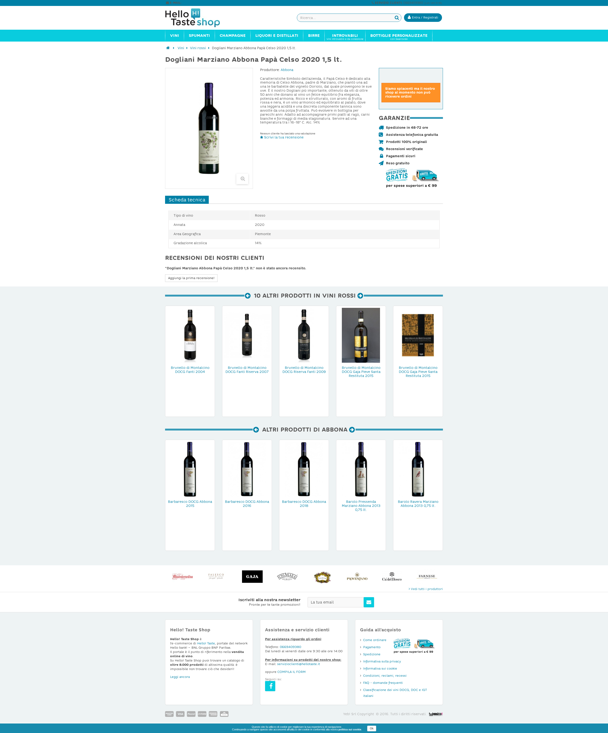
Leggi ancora (180, 677)
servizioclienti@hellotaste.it (202, 3)
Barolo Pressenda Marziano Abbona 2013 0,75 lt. (361, 506)
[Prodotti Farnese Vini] (427, 576)
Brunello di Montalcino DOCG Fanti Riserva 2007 (247, 370)
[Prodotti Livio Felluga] (322, 576)
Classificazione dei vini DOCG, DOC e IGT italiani (395, 693)
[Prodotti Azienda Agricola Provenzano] (357, 576)
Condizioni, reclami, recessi (385, 675)
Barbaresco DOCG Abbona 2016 (247, 504)
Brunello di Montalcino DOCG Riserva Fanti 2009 (304, 370)
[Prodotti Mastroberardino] (182, 576)
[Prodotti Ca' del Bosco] (392, 576)
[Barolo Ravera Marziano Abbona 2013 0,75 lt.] (418, 469)
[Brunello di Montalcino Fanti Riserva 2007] (247, 335)
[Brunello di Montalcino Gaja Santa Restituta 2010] (361, 335)
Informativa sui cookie (380, 668)
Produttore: (270, 70)
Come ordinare (374, 640)
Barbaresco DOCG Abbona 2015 (190, 504)
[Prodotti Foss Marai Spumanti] (287, 576)
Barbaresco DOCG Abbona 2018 (304, 504)
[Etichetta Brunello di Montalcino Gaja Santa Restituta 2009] (418, 335)
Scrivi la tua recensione (283, 137)
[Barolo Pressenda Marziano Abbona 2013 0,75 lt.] (361, 469)
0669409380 (290, 647)
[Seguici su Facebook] (270, 686)
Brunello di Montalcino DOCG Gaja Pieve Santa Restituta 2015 (361, 372)
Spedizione (371, 654)
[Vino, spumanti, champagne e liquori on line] (197, 17)
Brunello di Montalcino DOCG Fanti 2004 (190, 370)
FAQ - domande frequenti (383, 683)
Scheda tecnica (187, 200)
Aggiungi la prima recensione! (191, 278)
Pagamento (371, 647)
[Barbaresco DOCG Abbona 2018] (304, 469)
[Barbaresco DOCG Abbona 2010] (190, 469)
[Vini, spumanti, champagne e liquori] (168, 48)
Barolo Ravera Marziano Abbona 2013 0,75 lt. (418, 504)
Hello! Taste (206, 643)
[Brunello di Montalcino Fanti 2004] (190, 335)
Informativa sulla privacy (382, 661)
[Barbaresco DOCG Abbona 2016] (247, 469)
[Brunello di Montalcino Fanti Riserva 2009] (304, 335)
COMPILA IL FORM (291, 672)
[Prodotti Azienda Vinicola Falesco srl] (217, 576)
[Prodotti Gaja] (252, 576)
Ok (372, 728)
